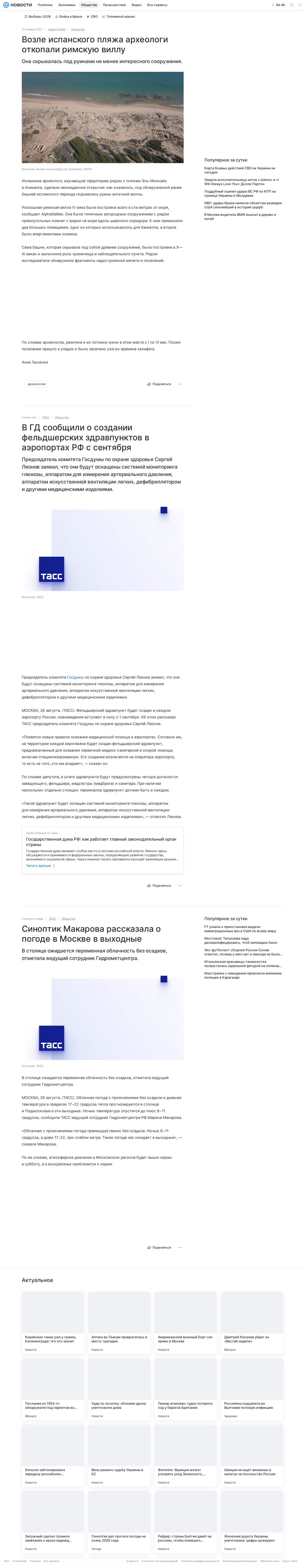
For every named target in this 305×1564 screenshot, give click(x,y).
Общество (78, 29)
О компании (19, 1561)
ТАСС (45, 417)
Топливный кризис (120, 16)
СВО (94, 16)
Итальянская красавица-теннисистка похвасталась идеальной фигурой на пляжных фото (242, 964)
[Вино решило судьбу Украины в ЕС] (119, 1456)
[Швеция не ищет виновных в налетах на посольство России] (252, 1456)
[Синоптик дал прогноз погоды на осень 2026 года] (119, 1522)
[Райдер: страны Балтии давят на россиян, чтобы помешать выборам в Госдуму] (186, 1522)
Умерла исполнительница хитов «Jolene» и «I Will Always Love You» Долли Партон (241, 182)
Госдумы (75, 677)
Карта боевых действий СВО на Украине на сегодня (239, 170)
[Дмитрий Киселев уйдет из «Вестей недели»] (252, 1323)
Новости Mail (56, 29)
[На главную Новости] (20, 5)
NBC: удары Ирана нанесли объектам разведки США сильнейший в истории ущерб (243, 205)
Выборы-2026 (40, 16)
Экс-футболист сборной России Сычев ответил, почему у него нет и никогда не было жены (242, 952)
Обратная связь (269, 1561)
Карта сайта (290, 1561)
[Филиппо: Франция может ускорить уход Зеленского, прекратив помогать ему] (186, 1456)
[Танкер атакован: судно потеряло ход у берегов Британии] (186, 1389)
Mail (6, 1561)
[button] (103, 118)
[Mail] (6, 5)
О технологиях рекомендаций (160, 1561)
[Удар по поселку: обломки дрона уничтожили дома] (119, 1389)
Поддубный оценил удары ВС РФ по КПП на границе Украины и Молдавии (240, 193)
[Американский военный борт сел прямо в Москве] (186, 1323)
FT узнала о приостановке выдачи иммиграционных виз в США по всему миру (240, 929)
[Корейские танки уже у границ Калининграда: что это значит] (53, 1323)
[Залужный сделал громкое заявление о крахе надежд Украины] (53, 1522)
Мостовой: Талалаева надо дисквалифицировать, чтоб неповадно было (240, 940)
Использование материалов (240, 1561)
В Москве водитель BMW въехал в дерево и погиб (240, 216)
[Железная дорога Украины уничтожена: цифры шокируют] (252, 1522)
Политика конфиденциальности (200, 1561)
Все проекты (51, 1561)
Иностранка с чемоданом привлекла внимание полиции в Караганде (243, 975)
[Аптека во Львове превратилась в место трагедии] (119, 1323)
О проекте (132, 1561)
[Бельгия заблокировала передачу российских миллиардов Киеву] (53, 1456)
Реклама (35, 1561)
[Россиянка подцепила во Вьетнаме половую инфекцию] (252, 1389)
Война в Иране (71, 16)
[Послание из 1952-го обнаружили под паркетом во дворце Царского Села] (53, 1389)
